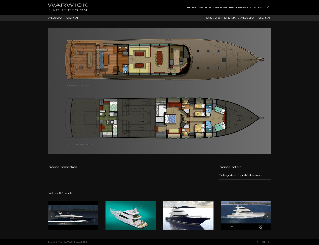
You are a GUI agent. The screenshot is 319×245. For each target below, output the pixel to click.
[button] (268, 7)
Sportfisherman (250, 175)
